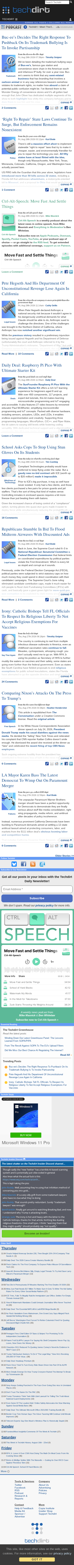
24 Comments (10, 681)
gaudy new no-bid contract (34, 473)
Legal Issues (9, 322)
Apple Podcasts (49, 235)
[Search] (71, 2)
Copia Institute (46, 1508)
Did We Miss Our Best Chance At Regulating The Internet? (34, 1050)
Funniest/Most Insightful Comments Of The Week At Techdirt (31, 1432)
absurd (53, 85)
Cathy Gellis (51, 305)
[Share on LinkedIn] (71, 107)
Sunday (7, 1426)
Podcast (19, 1493)
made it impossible (46, 476)
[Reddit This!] (56, 107)
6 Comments (9, 763)
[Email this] (52, 107)
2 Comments (9, 107)
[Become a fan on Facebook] (23, 864)
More (4, 1471)
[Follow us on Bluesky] (14, 864)
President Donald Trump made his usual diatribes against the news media (35, 732)
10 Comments (26, 353)
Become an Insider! (37, 1233)
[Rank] (6, 1067)
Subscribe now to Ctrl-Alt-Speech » (37, 1019)
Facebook (20, 1487)
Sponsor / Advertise (20, 1515)
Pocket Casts (19, 239)
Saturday (8, 1437)
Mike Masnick (52, 216)
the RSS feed (40, 242)
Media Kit (20, 1511)
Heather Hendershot (57, 708)
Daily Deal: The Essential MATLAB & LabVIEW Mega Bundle (31, 1309)
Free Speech (9, 726)
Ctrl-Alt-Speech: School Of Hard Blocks (23, 1467)
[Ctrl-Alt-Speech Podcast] (37, 927)
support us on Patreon (57, 245)
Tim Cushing (52, 462)
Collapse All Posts (61, 23)
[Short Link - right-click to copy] (47, 107)
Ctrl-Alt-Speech (9, 234)
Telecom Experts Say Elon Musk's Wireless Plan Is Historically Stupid (35, 1421)
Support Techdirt (48, 1513)
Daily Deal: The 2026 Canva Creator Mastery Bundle (28, 1260)
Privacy (43, 1493)
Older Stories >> (64, 855)
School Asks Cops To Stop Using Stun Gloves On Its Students (33, 449)
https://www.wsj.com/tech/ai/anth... (21, 1179)
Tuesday (8, 1328)
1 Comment (8, 189)
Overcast (65, 235)
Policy (12, 158)
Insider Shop (45, 1511)
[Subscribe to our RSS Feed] (32, 864)
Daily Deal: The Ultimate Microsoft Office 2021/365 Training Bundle (34, 1410)
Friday (6, 1448)
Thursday (9, 1248)
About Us (44, 1485)
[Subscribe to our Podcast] (42, 864)
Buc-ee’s (26, 65)
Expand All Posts (35, 23)
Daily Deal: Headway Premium (19, 1361)
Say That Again (8, 655)
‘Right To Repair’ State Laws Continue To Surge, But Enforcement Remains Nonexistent (37, 124)
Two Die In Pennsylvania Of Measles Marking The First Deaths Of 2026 (36, 1285)
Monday (7, 1380)
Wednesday (10, 1279)
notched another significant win (41, 330)
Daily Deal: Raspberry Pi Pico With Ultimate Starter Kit (32, 367)
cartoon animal (10, 82)
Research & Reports (21, 1497)
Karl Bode (50, 139)
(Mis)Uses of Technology (9, 481)
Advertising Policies (45, 1489)
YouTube (33, 239)
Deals (12, 398)
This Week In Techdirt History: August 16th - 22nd (27, 1443)
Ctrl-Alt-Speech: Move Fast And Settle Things (34, 203)
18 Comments (10, 517)
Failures (11, 814)
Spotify (6, 239)
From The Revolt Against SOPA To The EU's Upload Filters (34, 1045)
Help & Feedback (24, 1508)
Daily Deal (50, 380)
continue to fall (57, 647)
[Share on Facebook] (66, 107)
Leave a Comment (12, 271)
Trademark (10, 76)
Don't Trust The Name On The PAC (21, 1392)
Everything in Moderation (49, 227)
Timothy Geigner (54, 57)
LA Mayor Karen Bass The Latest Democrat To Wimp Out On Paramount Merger (34, 780)
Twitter (18, 1485)
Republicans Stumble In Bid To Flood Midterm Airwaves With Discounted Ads (36, 531)
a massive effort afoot (44, 143)
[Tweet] (61, 107)
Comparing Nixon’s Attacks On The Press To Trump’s (36, 695)
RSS (17, 1490)
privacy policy (44, 905)
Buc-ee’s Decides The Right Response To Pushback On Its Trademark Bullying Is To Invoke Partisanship (36, 42)
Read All (66, 1054)
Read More (8, 353)
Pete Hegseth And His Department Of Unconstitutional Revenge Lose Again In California (35, 288)
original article (46, 719)
